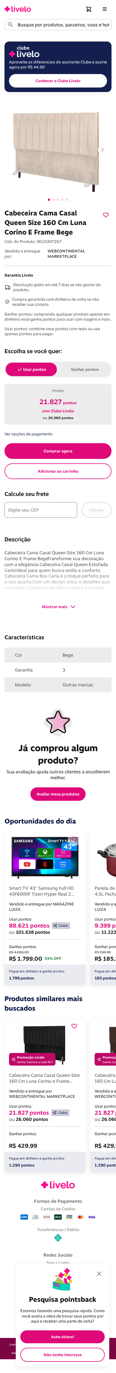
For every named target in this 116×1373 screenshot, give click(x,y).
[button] (89, 9)
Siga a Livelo (58, 1262)
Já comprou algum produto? (59, 754)
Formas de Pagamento (58, 1201)
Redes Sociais (58, 1255)
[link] (18, 9)
